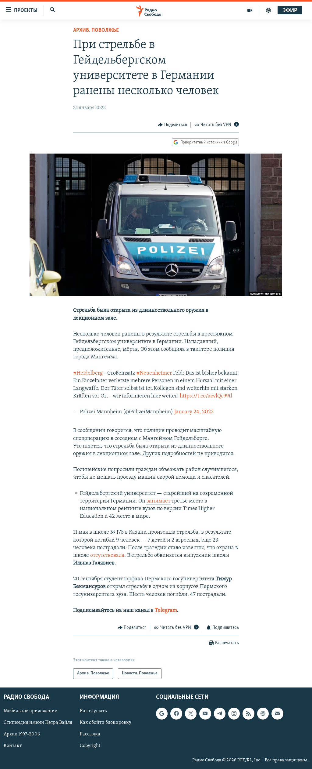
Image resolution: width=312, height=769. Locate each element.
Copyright (90, 745)
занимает (158, 501)
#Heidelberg (88, 373)
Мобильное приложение (30, 711)
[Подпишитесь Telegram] (219, 713)
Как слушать (93, 711)
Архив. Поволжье (96, 30)
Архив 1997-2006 (22, 734)
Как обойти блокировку (105, 722)
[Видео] (250, 10)
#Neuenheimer (154, 373)
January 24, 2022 (194, 412)
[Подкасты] (263, 713)
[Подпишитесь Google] (162, 713)
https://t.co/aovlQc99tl (206, 396)
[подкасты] (268, 10)
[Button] (172, 125)
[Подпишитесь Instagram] (234, 713)
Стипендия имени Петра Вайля (38, 722)
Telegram (166, 610)
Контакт (13, 745)
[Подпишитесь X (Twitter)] (191, 713)
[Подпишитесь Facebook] (176, 713)
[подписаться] (277, 713)
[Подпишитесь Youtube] (205, 713)
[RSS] (248, 713)
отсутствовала (107, 555)
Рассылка (90, 734)
